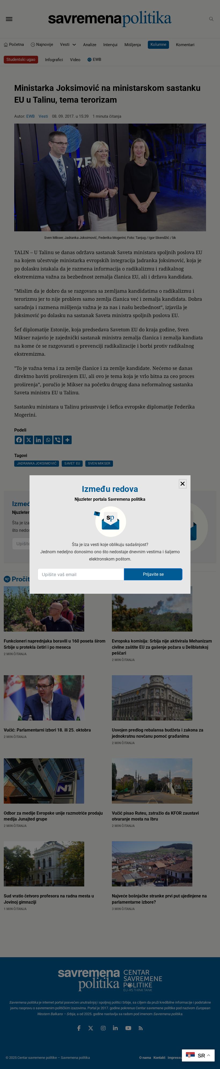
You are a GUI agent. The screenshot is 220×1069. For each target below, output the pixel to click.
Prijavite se (153, 574)
